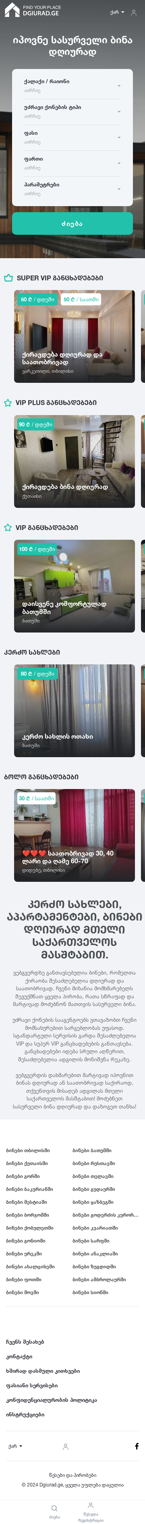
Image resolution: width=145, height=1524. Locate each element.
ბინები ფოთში (23, 1279)
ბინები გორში (23, 1176)
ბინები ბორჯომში (27, 1215)
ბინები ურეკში (24, 1254)
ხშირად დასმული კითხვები (43, 1370)
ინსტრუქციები (25, 1414)
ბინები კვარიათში (95, 1228)
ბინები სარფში (91, 1241)
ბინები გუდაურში (93, 1189)
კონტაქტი (19, 1356)
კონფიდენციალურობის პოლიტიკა (51, 1400)
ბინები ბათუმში (92, 1150)
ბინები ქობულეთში (30, 1228)
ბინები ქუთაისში (27, 1163)
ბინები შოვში (22, 1292)
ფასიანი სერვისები (32, 1385)
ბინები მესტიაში (26, 1202)
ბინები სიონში (90, 1292)
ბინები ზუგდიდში (94, 1266)
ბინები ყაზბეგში (93, 1202)
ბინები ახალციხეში (30, 1266)
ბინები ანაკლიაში (95, 1254)
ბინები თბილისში (28, 1150)
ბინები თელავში (93, 1176)
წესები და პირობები (72, 1475)
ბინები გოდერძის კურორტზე (105, 1215)
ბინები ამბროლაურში (99, 1279)
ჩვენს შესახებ (25, 1341)
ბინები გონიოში (26, 1241)
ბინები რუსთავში (93, 1163)
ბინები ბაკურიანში (29, 1189)
